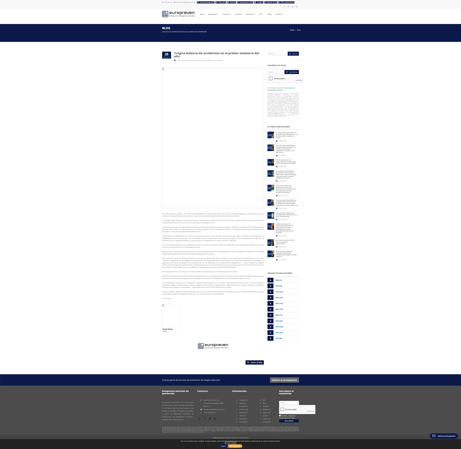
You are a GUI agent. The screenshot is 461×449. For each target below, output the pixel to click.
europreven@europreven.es (186, 2)
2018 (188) (279, 327)
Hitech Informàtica (242, 438)
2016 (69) (278, 338)
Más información (235, 446)
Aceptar (223, 446)
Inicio (202, 14)
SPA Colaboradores (287, 2)
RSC (264, 400)
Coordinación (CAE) (246, 2)
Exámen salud (272, 2)
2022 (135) (279, 303)
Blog (270, 14)
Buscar (294, 54)
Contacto (279, 14)
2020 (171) (279, 315)
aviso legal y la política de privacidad (281, 89)
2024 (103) (279, 292)
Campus (260, 2)
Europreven (244, 400)
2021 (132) (279, 309)
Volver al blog (256, 362)
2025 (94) (278, 286)
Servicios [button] (226, 14)
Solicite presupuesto (207, 2)
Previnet (233, 2)
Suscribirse (293, 72)
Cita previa (222, 2)
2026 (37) (278, 280)
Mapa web (267, 409)
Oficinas (238, 14)
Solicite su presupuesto (284, 380)
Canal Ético (243, 422)
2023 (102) (279, 297)
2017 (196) (279, 332)
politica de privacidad (287, 418)
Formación (243, 419)
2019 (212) (279, 321)
